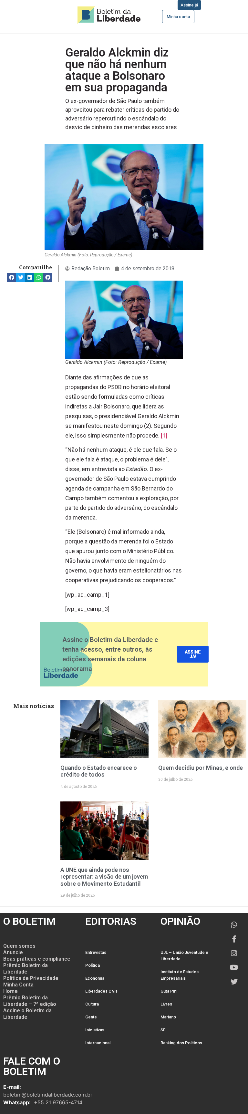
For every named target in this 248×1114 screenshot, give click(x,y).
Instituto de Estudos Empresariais (179, 975)
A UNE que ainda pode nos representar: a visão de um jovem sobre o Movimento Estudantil (104, 876)
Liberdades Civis (101, 991)
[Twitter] (234, 982)
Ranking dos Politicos (181, 1042)
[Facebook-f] (234, 939)
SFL (164, 1029)
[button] (11, 277)
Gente (91, 1017)
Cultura (92, 1004)
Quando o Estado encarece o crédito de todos (98, 771)
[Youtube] (234, 967)
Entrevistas (95, 952)
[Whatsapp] (234, 925)
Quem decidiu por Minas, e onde (200, 767)
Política (92, 965)
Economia (94, 978)
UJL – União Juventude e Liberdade (184, 955)
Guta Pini (168, 991)
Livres (166, 1004)
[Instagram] (234, 953)
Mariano (168, 1017)
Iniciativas (94, 1029)
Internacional (97, 1042)
